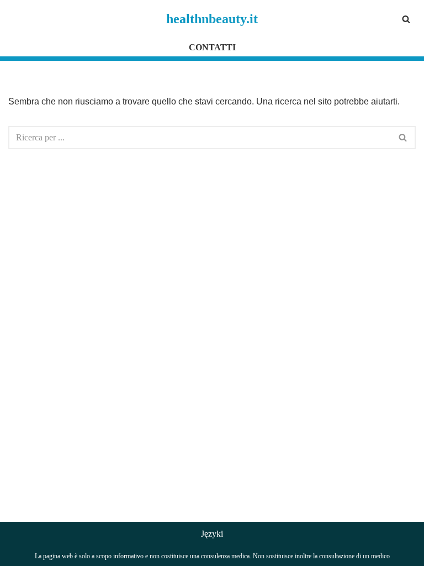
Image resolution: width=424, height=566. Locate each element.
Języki (212, 533)
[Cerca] (406, 19)
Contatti (212, 47)
